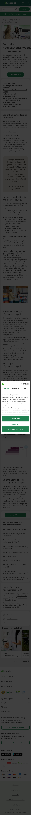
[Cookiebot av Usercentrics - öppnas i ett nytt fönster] (22, 384)
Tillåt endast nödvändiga (15, 429)
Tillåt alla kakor (15, 418)
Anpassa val (14, 424)
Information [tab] (15, 388)
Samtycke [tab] (6, 388)
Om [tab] (25, 388)
